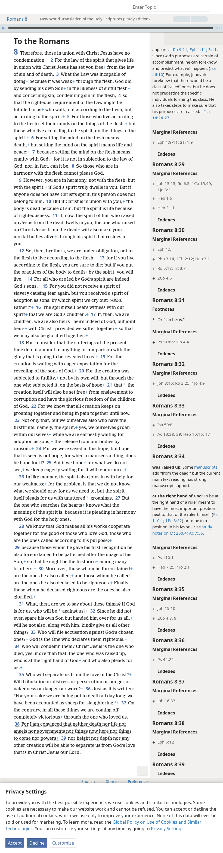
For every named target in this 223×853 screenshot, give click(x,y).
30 (41, 569)
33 (33, 632)
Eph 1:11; (197, 49)
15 (45, 286)
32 (93, 611)
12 (22, 251)
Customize (63, 843)
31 (22, 604)
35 (22, 675)
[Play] (3, 28)
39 (64, 738)
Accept (15, 843)
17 (94, 314)
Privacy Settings (167, 829)
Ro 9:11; (180, 49)
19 (103, 357)
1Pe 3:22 (173, 520)
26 (22, 477)
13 (102, 258)
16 (39, 307)
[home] (8, 7)
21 (110, 385)
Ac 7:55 (195, 533)
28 (22, 526)
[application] (111, 28)
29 (17, 547)
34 (17, 646)
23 (17, 420)
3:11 (212, 49)
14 (30, 279)
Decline (37, 843)
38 (17, 724)
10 (49, 201)
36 (88, 689)
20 (82, 371)
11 (55, 215)
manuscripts (205, 467)
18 (22, 343)
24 (39, 448)
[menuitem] (8, 7)
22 (34, 406)
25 (49, 463)
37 (124, 703)
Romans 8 (17, 19)
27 (118, 498)
